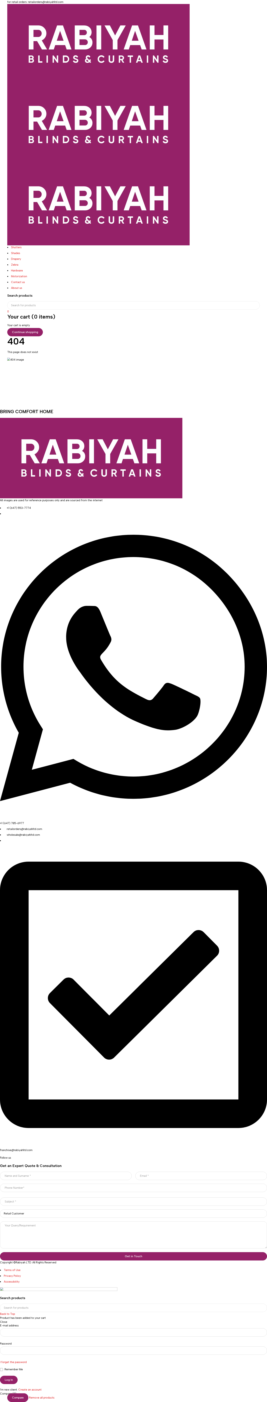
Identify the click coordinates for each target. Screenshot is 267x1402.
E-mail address (9, 1325)
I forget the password (13, 1362)
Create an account (30, 1389)
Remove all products (41, 1397)
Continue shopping (25, 332)
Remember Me (13, 1369)
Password (6, 1343)
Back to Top (7, 1314)
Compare (18, 1397)
